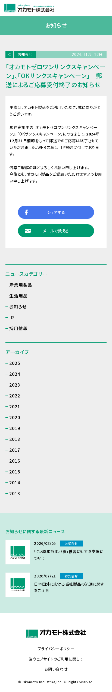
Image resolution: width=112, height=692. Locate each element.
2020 (14, 417)
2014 (14, 482)
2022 (14, 395)
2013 (14, 493)
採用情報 (18, 328)
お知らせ (24, 54)
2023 (14, 384)
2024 (14, 374)
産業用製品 (20, 285)
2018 (14, 439)
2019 (14, 428)
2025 (14, 363)
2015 (14, 471)
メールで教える (56, 230)
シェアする (56, 212)
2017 (14, 450)
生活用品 (18, 295)
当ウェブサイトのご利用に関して (56, 659)
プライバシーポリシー (56, 648)
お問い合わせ (55, 669)
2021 (14, 406)
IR (11, 317)
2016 (14, 460)
